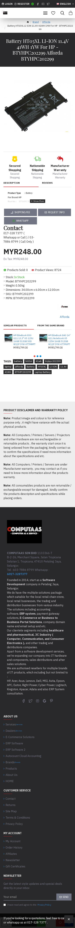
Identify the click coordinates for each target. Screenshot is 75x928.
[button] (34, 356)
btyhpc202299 (53, 361)
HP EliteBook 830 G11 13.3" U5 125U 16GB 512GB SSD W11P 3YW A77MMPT (24, 340)
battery (18, 361)
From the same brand (50, 325)
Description (11, 183)
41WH (8, 372)
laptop (8, 366)
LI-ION (53, 366)
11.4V (63, 366)
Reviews (47, 183)
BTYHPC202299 (23, 372)
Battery (30, 366)
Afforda (46, 21)
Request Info (56, 212)
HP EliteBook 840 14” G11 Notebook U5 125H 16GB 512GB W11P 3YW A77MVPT (59, 340)
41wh (39, 361)
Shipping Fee (22, 212)
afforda (19, 366)
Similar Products (15, 325)
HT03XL (42, 366)
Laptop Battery (42, 372)
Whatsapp (22, 220)
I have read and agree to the (29, 904)
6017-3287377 (17, 574)
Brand (36, 21)
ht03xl (28, 361)
